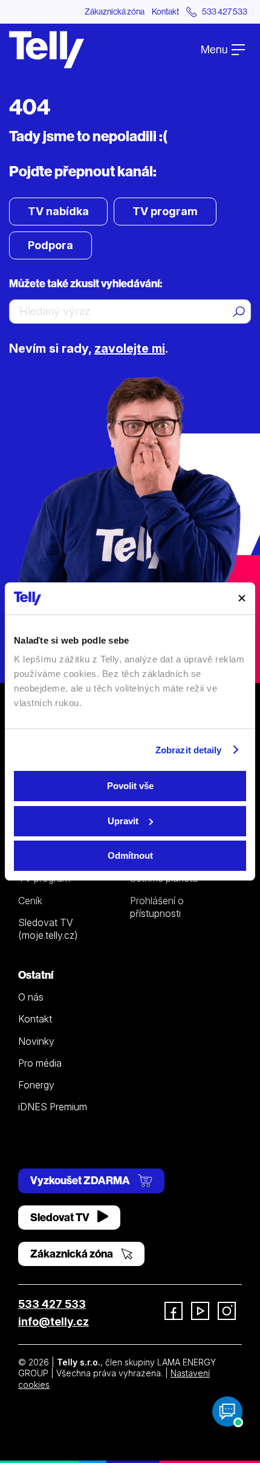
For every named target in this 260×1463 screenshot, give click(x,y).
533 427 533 (52, 1304)
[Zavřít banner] (242, 598)
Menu (215, 49)
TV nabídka (58, 211)
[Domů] (46, 49)
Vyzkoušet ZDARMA (81, 1180)
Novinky (36, 1041)
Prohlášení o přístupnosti (157, 907)
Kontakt (165, 11)
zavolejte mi (129, 348)
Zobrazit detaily (188, 750)
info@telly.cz (53, 1321)
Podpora (50, 245)
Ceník (30, 901)
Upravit (123, 821)
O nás (31, 997)
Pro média (40, 1063)
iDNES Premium (52, 1107)
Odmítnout (130, 855)
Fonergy (36, 1085)
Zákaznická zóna (115, 11)
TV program (165, 211)
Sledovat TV (60, 1217)
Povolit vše (130, 786)
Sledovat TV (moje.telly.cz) (48, 928)
